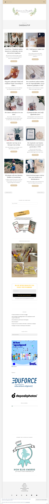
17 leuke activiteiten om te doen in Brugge (19, 314)
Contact (24, 487)
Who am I (24, 484)
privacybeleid (26, 298)
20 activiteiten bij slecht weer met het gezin (20, 319)
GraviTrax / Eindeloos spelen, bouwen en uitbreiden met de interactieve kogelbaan (14, 51)
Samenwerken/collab (24, 488)
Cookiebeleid (27, 502)
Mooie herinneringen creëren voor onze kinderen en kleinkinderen (35, 177)
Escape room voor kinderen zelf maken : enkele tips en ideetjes (24, 323)
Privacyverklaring (24, 490)
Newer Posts (8, 192)
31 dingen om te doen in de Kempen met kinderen (21, 325)
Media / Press (24, 485)
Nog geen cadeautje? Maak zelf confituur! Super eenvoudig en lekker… (14, 83)
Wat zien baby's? (15, 321)
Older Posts (40, 192)
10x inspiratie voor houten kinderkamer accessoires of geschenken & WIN (35, 145)
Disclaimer (24, 489)
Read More (14, 61)
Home (24, 483)
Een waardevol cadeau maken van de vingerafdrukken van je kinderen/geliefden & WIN (35, 83)
